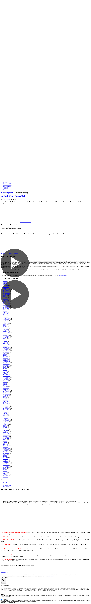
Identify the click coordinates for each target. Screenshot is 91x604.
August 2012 (6, 467)
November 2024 (6, 290)
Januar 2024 (5, 302)
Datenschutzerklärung (7, 189)
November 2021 (6, 334)
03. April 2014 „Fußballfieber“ (14, 196)
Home (3, 193)
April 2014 (5, 443)
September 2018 (6, 379)
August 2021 (6, 337)
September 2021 (6, 336)
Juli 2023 (5, 309)
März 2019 (5, 372)
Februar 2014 (6, 445)
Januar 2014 (5, 447)
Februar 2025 (6, 287)
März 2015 (5, 430)
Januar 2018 (5, 389)
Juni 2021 (5, 340)
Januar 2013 (5, 461)
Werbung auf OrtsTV (7, 186)
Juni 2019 (5, 368)
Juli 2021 (5, 338)
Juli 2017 (5, 396)
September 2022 (6, 321)
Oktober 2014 (6, 436)
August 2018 (6, 380)
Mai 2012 (5, 471)
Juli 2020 (5, 353)
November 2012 (6, 463)
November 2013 (6, 449)
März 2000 (5, 477)
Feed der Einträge (7, 484)
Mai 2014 (5, 442)
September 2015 (6, 423)
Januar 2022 (5, 331)
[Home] (45, 90)
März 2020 (5, 358)
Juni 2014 (5, 441)
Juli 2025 (5, 281)
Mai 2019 (5, 370)
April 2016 (5, 414)
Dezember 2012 (6, 462)
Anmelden (5, 482)
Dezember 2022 (6, 318)
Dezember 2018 (6, 376)
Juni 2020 (5, 354)
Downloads (5, 187)
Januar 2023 (5, 317)
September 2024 (6, 293)
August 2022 (6, 323)
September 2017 (6, 394)
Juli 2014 (5, 439)
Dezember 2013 (6, 448)
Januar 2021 (5, 346)
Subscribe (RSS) (4, 572)
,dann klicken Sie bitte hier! (25, 222)
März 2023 (5, 314)
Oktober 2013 (6, 450)
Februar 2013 (6, 460)
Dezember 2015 (6, 419)
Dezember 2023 (6, 303)
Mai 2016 (5, 413)
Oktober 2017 (6, 392)
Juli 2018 (5, 382)
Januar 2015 (5, 432)
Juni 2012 (5, 469)
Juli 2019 (5, 367)
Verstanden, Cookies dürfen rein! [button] (41, 576)
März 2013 (5, 459)
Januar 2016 (5, 418)
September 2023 (6, 307)
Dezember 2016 (6, 404)
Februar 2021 (6, 344)
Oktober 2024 (6, 291)
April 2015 (5, 429)
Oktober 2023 (6, 306)
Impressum (5, 188)
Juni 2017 (5, 397)
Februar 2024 (6, 301)
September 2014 (6, 437)
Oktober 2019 (6, 364)
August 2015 (6, 424)
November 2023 (6, 305)
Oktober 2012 (6, 465)
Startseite (5, 182)
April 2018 (5, 385)
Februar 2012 (6, 474)
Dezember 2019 (6, 361)
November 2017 (6, 391)
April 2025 (5, 284)
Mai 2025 (5, 283)
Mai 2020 (5, 355)
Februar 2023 (6, 315)
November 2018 (6, 377)
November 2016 (6, 406)
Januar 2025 (5, 288)
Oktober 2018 (6, 378)
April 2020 (5, 356)
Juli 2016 (5, 410)
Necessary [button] (3, 591)
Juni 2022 (5, 325)
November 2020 (6, 348)
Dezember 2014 (6, 433)
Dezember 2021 (6, 332)
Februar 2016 (6, 417)
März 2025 (5, 285)
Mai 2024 (5, 297)
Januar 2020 (5, 360)
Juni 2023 (5, 311)
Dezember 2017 (6, 390)
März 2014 (5, 444)
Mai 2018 (5, 384)
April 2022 (5, 327)
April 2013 (5, 457)
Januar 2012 (5, 475)
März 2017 (5, 401)
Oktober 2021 (6, 335)
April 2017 (5, 400)
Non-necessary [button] (4, 597)
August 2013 (6, 453)
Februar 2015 (6, 431)
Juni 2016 (5, 412)
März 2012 (5, 473)
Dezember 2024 (6, 289)
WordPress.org (6, 486)
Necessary (4, 593)
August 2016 (6, 409)
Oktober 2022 (6, 320)
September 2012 (6, 466)
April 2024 (5, 299)
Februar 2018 (6, 388)
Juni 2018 (5, 383)
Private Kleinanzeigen (7, 185)
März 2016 (5, 415)
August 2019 (6, 366)
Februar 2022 (6, 330)
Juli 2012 (5, 468)
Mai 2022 (5, 326)
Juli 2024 (5, 295)
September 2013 (6, 451)
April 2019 (5, 371)
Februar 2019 (6, 373)
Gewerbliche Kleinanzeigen (9, 183)
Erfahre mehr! (51, 576)
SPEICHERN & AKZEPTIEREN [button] (8, 602)
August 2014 (6, 438)
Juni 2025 (5, 282)
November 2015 (6, 420)
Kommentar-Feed (7, 485)
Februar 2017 (6, 402)
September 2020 (6, 350)
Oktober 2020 (6, 349)
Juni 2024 (5, 296)
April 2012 (5, 472)
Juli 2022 (5, 324)
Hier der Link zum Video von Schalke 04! (9, 253)
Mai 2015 (5, 427)
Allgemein (9, 193)
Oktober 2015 (6, 421)
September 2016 (6, 408)
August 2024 (6, 294)
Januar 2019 (5, 374)
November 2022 (6, 319)
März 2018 (5, 386)
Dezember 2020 (6, 347)
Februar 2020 (6, 359)
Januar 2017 (5, 403)
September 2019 (6, 365)
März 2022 (5, 329)
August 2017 (6, 395)
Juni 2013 (5, 455)
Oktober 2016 (6, 407)
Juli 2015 (5, 425)
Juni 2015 (5, 426)
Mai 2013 (5, 456)
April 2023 (5, 313)
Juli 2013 (5, 454)
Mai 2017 (5, 398)
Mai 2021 (5, 341)
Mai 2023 (5, 312)
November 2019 (6, 362)
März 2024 (5, 300)
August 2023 (6, 308)
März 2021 (5, 343)
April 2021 (5, 342)
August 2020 (6, 352)
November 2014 (6, 435)
